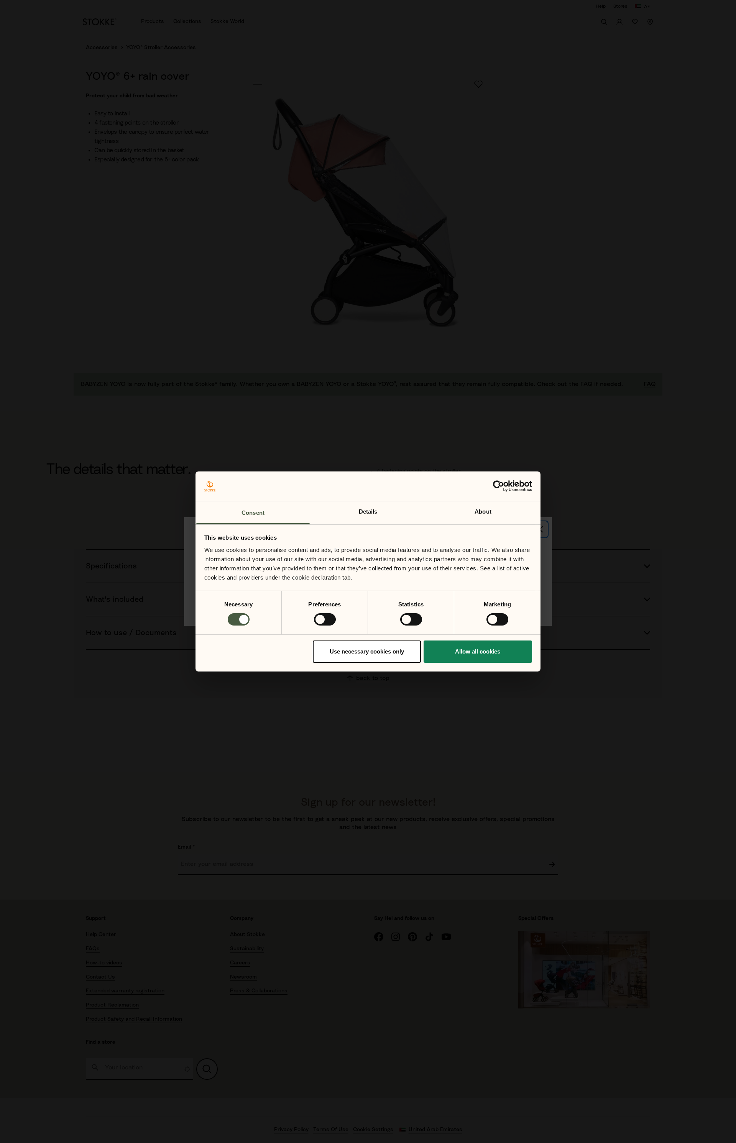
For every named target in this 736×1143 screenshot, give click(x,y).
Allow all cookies (477, 651)
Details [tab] (368, 511)
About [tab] (483, 511)
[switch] (325, 619)
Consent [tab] (253, 512)
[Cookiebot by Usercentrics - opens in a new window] (498, 486)
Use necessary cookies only (367, 651)
